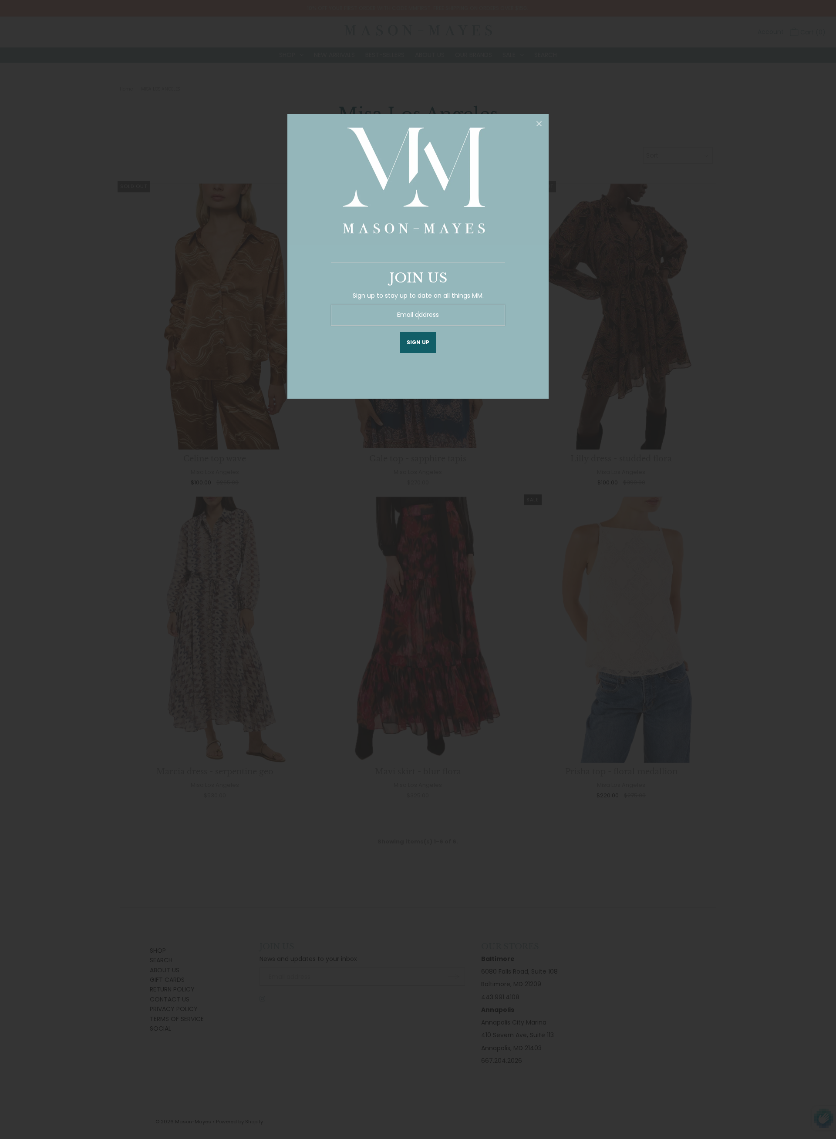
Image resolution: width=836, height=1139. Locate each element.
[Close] (539, 123)
